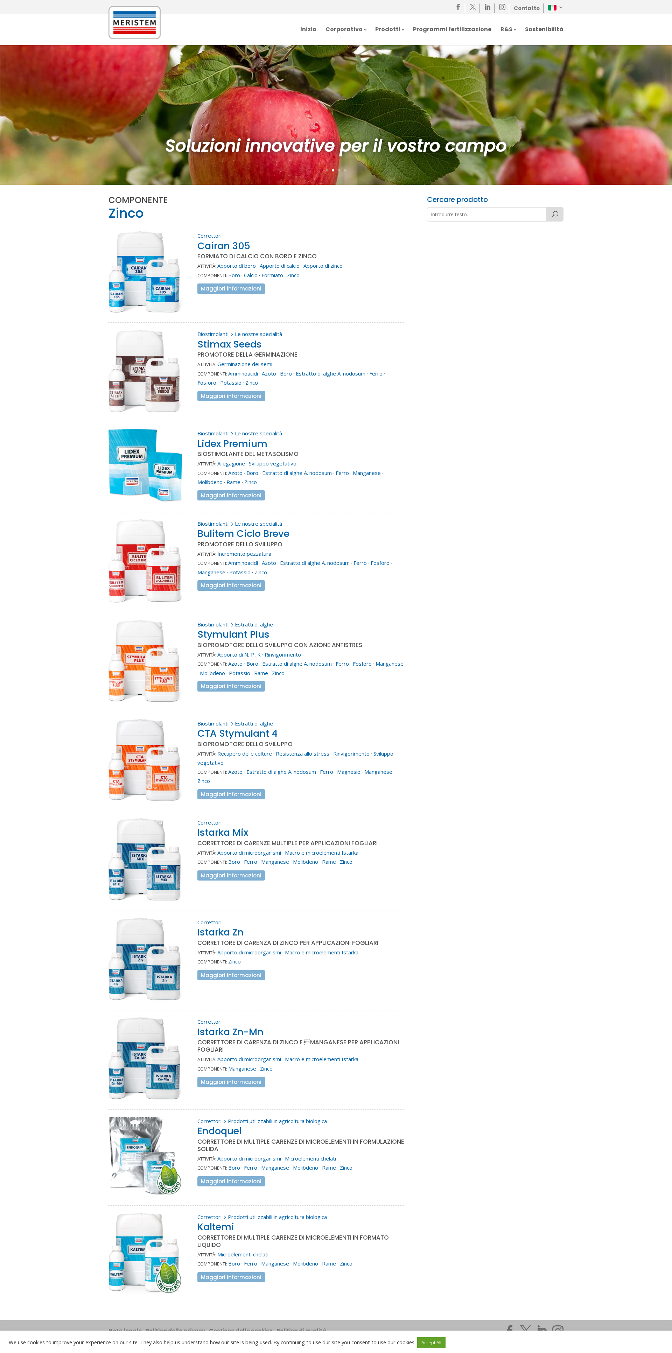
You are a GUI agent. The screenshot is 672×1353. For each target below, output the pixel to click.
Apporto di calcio (280, 265)
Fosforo (206, 382)
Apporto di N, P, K (239, 654)
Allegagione (231, 463)
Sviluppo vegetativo (272, 463)
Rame (233, 481)
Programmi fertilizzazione (452, 30)
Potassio (230, 382)
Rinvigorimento (283, 654)
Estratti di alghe (254, 624)
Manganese (367, 472)
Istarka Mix (222, 832)
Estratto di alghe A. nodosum (330, 373)
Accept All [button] (431, 1342)
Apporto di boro (236, 265)
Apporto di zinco (323, 265)
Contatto (527, 8)
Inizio (308, 30)
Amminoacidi (243, 373)
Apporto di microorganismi (249, 852)
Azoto (269, 373)
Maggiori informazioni (231, 288)
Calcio (251, 275)
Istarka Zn (220, 932)
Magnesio (348, 771)
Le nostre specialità (258, 333)
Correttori (209, 235)
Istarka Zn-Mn (230, 1031)
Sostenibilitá (544, 30)
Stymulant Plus (233, 634)
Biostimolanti (213, 333)
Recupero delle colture (244, 753)
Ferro (376, 373)
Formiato (272, 275)
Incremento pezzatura (244, 553)
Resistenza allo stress (302, 753)
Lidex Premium (232, 443)
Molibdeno (210, 481)
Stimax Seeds (229, 344)
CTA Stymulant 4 (237, 733)
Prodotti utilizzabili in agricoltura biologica (277, 1120)
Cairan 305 (223, 245)
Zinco (293, 275)
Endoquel (219, 1130)
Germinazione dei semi (244, 363)
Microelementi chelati (310, 1158)
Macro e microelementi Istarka (321, 852)
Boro (234, 275)
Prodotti (387, 30)
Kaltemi (215, 1226)
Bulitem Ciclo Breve (243, 533)
